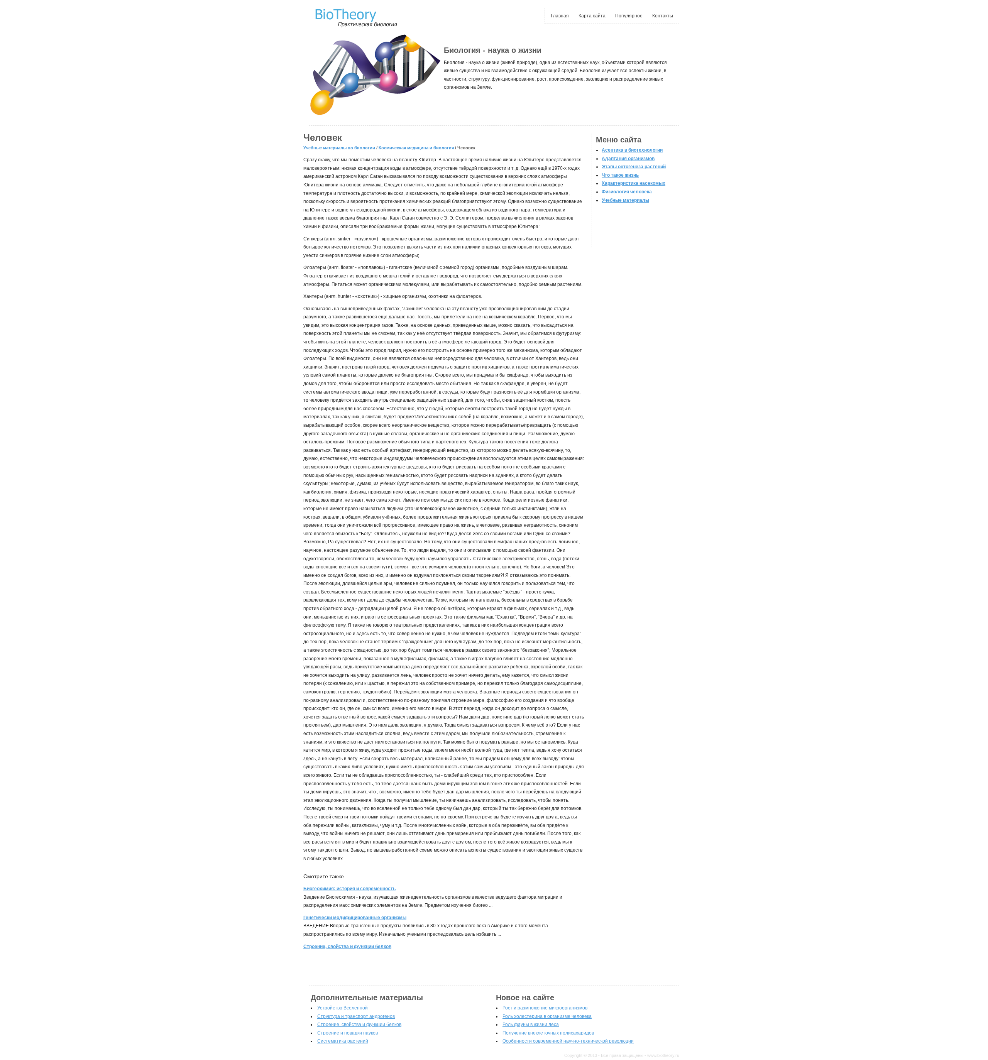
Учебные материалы (625, 200)
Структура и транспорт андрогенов (356, 1016)
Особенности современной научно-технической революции (568, 1041)
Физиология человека (627, 191)
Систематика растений (342, 1041)
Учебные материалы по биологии (339, 147)
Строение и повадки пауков (347, 1033)
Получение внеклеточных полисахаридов (548, 1033)
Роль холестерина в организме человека (547, 1016)
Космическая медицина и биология (416, 147)
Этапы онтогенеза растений (634, 166)
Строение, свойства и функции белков (359, 1024)
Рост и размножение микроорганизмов (544, 1008)
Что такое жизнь (620, 175)
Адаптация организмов (628, 158)
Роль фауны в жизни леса (530, 1024)
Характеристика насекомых (633, 183)
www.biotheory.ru (663, 1055)
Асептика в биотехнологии (632, 150)
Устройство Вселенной (342, 1008)
